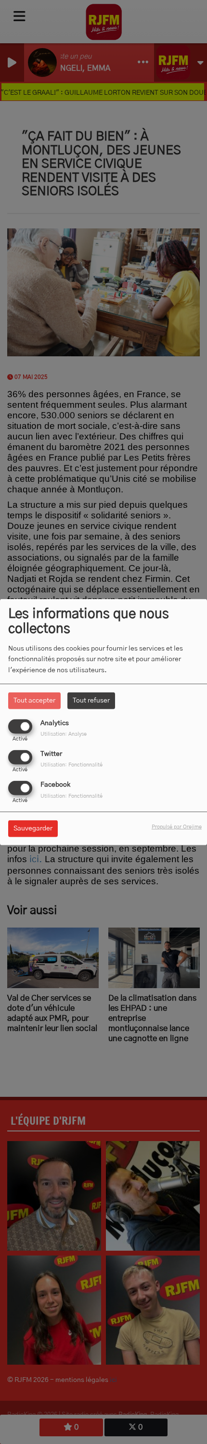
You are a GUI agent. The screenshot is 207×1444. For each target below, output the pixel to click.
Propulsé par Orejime (177, 826)
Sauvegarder (32, 828)
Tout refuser (91, 700)
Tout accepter (34, 700)
